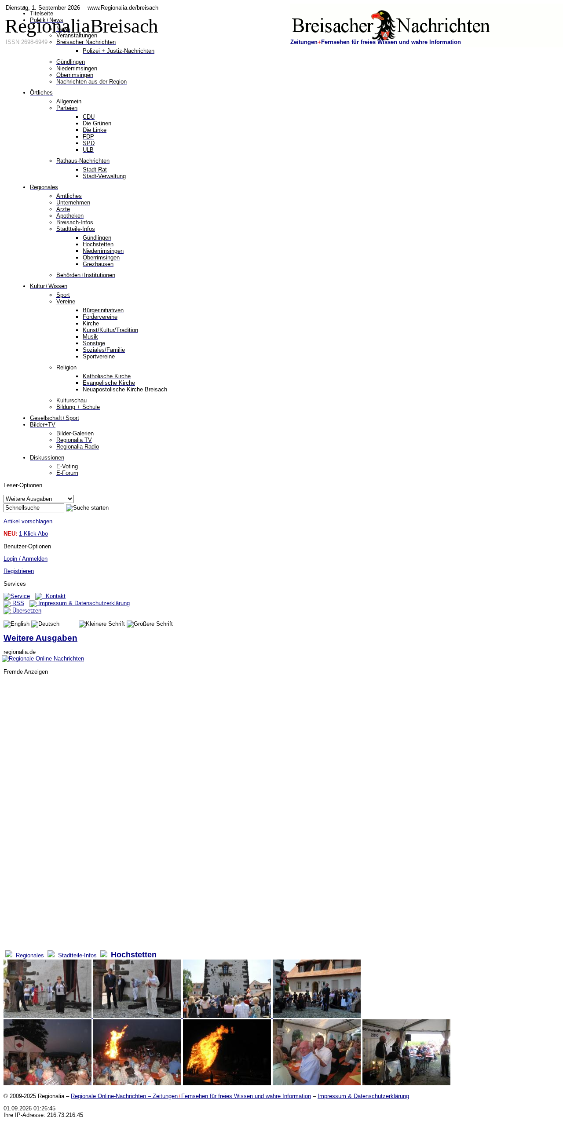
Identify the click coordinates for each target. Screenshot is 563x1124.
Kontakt (54, 596)
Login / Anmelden (26, 558)
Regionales (30, 955)
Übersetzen (26, 610)
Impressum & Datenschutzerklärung (83, 603)
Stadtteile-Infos (77, 955)
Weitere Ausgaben (40, 637)
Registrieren (19, 571)
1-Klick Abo (33, 533)
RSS (17, 603)
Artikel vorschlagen (28, 521)
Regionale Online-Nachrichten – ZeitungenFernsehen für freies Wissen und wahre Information (191, 1096)
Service (20, 596)
